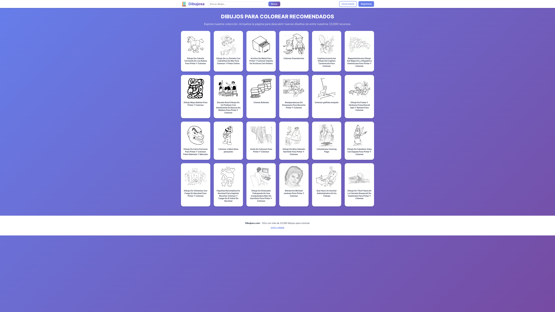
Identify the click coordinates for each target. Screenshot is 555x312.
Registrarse (366, 4)
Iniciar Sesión (348, 4)
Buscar (274, 4)
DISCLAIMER (277, 227)
